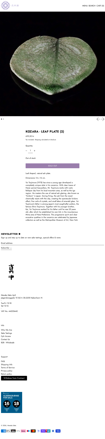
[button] (92, 6)
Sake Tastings (6, 333)
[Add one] (34, 150)
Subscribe (5, 247)
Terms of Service (8, 367)
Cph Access (6, 336)
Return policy (6, 374)
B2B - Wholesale (7, 342)
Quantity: (29, 145)
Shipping (38, 140)
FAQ (3, 361)
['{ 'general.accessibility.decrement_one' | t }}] (26, 150)
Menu (85, 5)
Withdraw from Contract (14, 378)
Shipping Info (6, 364)
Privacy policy (6, 370)
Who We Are (6, 330)
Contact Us (5, 339)
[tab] (1, 119)
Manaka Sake (11, 425)
